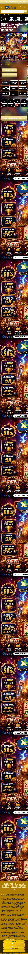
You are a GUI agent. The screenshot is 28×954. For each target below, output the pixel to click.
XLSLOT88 (4, 894)
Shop (2, 7)
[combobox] (12, 11)
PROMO (14, 941)
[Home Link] (10, 7)
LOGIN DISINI (9, 75)
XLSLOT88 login (9, 939)
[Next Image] (25, 48)
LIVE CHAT (15, 951)
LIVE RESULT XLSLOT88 (14, 118)
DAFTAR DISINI (9, 70)
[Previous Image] (3, 48)
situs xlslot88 (22, 926)
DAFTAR (14, 946)
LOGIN (14, 943)
